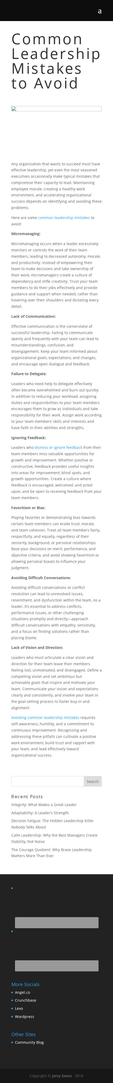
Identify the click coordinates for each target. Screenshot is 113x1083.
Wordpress (24, 1016)
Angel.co (22, 992)
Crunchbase (25, 1000)
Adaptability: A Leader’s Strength (40, 812)
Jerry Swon (62, 1075)
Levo (19, 1008)
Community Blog (29, 1042)
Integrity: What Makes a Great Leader (44, 804)
